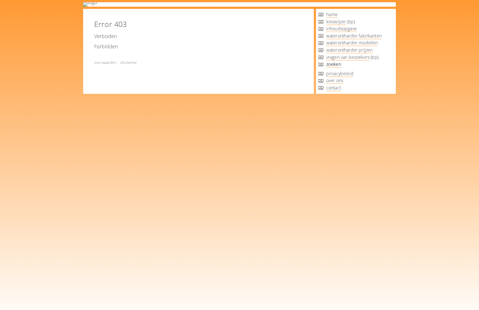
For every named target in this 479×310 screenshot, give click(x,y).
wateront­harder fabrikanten (354, 36)
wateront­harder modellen (352, 43)
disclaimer (128, 62)
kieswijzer (336, 22)
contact (333, 88)
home (332, 14)
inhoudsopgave (341, 29)
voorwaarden (105, 62)
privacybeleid (339, 73)
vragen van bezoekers (348, 57)
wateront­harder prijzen (349, 50)
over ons (334, 80)
